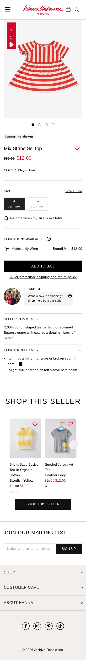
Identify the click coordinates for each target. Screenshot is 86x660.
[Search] (77, 9)
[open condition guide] (48, 239)
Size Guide (73, 191)
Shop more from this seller (45, 300)
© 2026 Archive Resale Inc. (43, 650)
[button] (77, 148)
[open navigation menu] (8, 10)
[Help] (70, 298)
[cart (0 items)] (68, 9)
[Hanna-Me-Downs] (43, 10)
